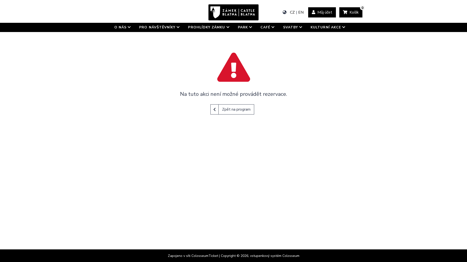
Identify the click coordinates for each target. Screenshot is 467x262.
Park (243, 27)
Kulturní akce (326, 27)
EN (301, 12)
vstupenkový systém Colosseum (274, 256)
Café (265, 27)
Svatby (291, 27)
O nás (121, 27)
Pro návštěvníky (158, 27)
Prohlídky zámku (207, 27)
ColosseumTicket (204, 256)
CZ (292, 12)
